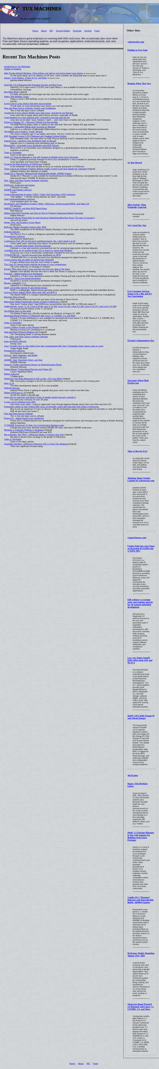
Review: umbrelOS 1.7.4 (15, 283)
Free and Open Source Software (18, 413)
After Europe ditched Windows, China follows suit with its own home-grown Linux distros (43, 73)
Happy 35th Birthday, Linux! (16, 96)
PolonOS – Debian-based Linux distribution (23, 274)
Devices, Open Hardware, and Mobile (20, 355)
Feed (97, 31)
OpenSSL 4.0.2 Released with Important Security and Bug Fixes (33, 85)
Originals (77, 31)
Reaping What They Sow (139, 83)
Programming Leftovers (14, 236)
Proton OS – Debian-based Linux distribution (24, 418)
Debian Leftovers (11, 374)
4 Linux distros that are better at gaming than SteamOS (29, 260)
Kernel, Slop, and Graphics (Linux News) (22, 222)
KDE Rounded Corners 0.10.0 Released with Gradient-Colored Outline (35, 136)
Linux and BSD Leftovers (15, 341)
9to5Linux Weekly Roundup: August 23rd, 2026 (141, 954)
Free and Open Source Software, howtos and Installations (30, 108)
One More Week (11, 92)
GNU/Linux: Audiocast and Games (19, 185)
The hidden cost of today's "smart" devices (23, 131)
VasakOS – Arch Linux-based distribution (22, 278)
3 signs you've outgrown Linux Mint (20, 402)
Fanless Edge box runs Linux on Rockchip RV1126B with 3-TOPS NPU (141, 548)
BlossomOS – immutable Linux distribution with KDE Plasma (31, 145)
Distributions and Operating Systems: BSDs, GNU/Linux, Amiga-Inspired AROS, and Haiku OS (46, 204)
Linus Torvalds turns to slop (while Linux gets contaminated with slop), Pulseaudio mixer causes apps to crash (53, 346)
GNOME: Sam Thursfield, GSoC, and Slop (23, 360)
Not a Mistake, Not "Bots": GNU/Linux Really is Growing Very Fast (34, 434)
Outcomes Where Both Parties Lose (138, 381)
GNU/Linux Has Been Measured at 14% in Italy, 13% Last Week (33, 379)
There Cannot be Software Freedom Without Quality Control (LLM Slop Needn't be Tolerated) (45, 169)
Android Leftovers (12, 232)
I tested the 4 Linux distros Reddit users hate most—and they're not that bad (38, 113)
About (44, 31)
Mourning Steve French (14, 297)
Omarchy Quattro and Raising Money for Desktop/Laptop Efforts (33, 365)
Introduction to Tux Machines (17, 66)
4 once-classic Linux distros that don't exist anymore (27, 103)
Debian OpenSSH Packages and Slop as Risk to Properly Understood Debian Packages (43, 213)
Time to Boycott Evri (137, 451)
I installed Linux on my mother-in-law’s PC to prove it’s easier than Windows (38, 250)
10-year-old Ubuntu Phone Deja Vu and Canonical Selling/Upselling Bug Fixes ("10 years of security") (49, 218)
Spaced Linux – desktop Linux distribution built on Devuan (30, 141)
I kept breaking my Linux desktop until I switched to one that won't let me (37, 117)
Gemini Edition (63, 31)
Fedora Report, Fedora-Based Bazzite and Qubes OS (28, 369)
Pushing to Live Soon (137, 50)
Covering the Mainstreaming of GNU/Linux (23, 164)
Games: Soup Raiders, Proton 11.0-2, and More (25, 78)
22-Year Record (134, 162)
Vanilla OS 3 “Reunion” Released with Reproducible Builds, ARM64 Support (140, 900)
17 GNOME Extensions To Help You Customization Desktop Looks (34, 425)
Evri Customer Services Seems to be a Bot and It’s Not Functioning (139, 293)
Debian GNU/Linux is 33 (15, 393)
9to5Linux (133, 775)
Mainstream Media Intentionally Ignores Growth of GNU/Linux (31, 302)
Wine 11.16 (9, 383)
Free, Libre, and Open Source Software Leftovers (26, 180)
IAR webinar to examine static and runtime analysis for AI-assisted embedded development (140, 603)
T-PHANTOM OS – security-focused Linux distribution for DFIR (32, 255)
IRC (51, 31)
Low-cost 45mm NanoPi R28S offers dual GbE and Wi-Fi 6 (139, 660)
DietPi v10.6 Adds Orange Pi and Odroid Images (140, 717)
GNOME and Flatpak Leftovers (18, 190)
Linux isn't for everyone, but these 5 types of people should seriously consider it (40, 397)
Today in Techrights (13, 152)
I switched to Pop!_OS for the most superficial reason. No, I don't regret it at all (39, 241)
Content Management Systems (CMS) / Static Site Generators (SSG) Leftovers (39, 194)
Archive (88, 31)
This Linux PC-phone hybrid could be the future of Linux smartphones (35, 264)
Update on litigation (12, 69)
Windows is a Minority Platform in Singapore (24, 430)
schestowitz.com (136, 42)
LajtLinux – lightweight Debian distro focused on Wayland (29, 127)
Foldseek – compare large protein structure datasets (27, 246)
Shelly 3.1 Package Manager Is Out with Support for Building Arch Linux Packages (140, 836)
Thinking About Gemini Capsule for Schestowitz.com (140, 479)
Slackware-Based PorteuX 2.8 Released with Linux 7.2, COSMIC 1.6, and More (140, 1006)
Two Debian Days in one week (17, 311)
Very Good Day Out (136, 225)
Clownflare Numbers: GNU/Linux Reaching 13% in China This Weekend (36, 444)
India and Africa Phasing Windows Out (21, 332)
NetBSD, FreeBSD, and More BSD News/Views (25, 208)
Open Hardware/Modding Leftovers (19, 199)
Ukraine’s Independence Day (140, 340)
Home (35, 31)
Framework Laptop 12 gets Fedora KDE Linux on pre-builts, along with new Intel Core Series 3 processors (51, 406)
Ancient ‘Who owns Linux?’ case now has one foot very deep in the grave (37, 269)
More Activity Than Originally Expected (136, 206)
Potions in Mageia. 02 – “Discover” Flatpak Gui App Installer (31, 122)
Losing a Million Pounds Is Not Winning (21, 327)
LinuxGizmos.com (137, 537)
